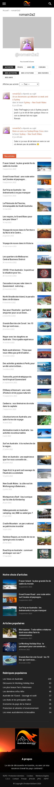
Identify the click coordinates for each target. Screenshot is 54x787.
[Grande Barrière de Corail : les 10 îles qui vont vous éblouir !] (44, 327)
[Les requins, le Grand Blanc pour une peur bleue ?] (44, 220)
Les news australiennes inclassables (19, 712)
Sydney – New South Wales (35, 102)
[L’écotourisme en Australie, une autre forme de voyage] (44, 420)
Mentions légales (42, 776)
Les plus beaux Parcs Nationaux (17, 687)
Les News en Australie (13, 679)
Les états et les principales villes (17, 699)
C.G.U (8, 779)
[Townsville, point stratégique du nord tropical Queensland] (44, 380)
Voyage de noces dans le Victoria (18, 243)
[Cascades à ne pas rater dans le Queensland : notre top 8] (44, 287)
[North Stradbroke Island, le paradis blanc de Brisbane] (44, 300)
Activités (9, 67)
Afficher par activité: (11, 84)
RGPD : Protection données (13, 776)
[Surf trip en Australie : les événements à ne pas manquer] (44, 193)
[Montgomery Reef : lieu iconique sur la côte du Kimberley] (44, 500)
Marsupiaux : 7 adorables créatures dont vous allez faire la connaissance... (35, 632)
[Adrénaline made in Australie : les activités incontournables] (44, 433)
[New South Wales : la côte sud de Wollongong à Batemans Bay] (44, 487)
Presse (24, 779)
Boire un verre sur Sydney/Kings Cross (28, 131)
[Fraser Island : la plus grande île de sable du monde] (44, 166)
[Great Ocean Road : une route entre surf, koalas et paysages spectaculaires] (44, 180)
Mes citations (27, 73)
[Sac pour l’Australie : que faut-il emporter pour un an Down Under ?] (44, 313)
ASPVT (46, 779)
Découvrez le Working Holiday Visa (18, 683)
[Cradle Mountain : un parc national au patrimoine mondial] (44, 527)
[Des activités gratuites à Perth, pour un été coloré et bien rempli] (44, 367)
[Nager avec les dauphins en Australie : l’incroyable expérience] (44, 340)
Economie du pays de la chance (17, 704)
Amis (30, 67)
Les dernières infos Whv (13, 691)
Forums (42, 67)
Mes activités (11, 73)
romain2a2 (16, 94)
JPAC (39, 779)
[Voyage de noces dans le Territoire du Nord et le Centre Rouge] (44, 233)
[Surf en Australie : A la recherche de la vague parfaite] (44, 447)
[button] (50, 4)
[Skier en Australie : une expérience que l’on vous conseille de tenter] (44, 460)
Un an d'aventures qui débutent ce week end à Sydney (30, 98)
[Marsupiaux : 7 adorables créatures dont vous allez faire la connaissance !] (10, 633)
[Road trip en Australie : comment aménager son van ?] (44, 554)
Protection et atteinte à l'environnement (21, 708)
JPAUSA (32, 779)
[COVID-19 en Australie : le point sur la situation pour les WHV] (44, 273)
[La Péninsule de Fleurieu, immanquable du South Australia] (44, 206)
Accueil (6, 10)
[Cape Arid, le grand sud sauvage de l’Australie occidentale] (44, 473)
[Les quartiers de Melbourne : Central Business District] (44, 260)
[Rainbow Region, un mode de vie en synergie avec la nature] (44, 540)
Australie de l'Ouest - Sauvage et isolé (20, 695)
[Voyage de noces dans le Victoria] (44, 246)
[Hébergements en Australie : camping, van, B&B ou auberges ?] (44, 513)
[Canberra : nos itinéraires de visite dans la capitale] (44, 407)
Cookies (30, 776)
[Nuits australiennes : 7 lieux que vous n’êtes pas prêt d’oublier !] (44, 353)
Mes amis (9, 77)
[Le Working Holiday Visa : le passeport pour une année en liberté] (10, 647)
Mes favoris (43, 73)
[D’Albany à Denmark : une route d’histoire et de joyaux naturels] (44, 393)
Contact (16, 779)
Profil (20, 67)
